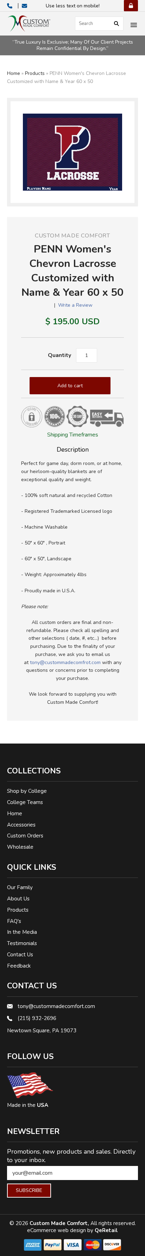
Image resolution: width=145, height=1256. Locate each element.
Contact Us (20, 954)
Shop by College (27, 791)
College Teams (25, 802)
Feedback (19, 965)
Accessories (21, 824)
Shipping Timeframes (72, 435)
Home (13, 73)
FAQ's (14, 921)
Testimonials (22, 943)
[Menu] (134, 25)
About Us (18, 898)
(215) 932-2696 (37, 1018)
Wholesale (20, 846)
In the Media (22, 932)
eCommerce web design (57, 1230)
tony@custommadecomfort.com (56, 1006)
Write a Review (75, 305)
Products (35, 73)
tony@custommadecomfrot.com (65, 662)
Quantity (59, 355)
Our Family (20, 887)
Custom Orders (25, 835)
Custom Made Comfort (72, 236)
